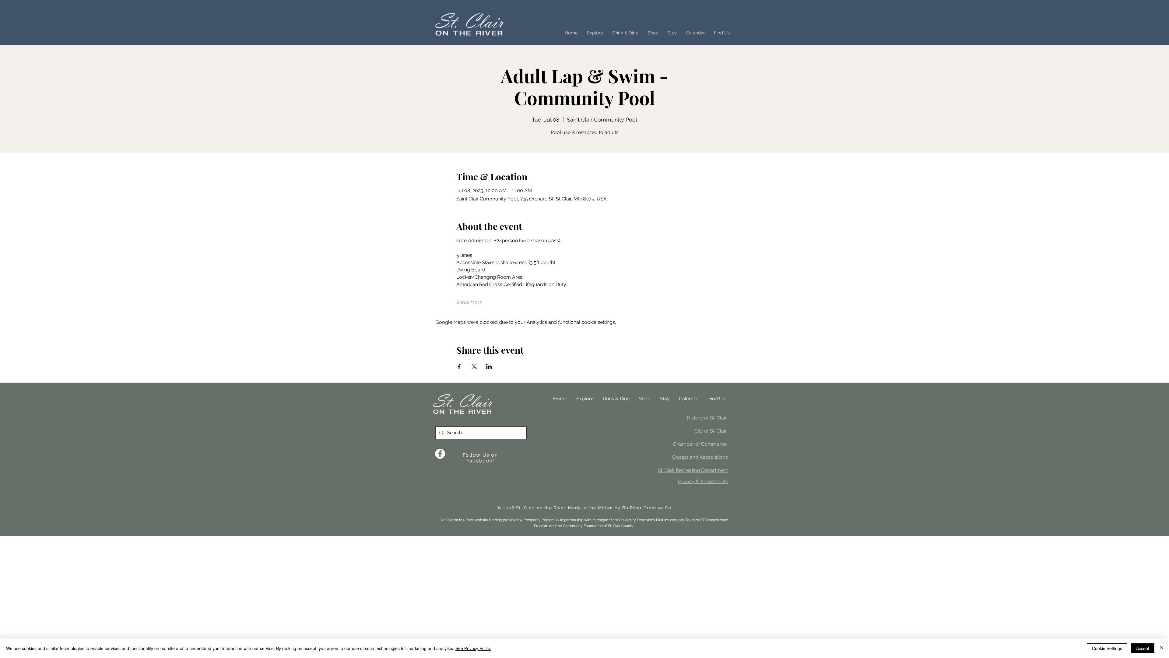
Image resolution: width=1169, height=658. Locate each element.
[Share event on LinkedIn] (489, 366)
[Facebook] (440, 454)
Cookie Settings (1107, 648)
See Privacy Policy (473, 648)
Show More (469, 302)
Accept (1142, 648)
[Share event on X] (474, 366)
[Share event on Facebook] (459, 366)
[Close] (1161, 648)
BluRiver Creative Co (646, 507)
